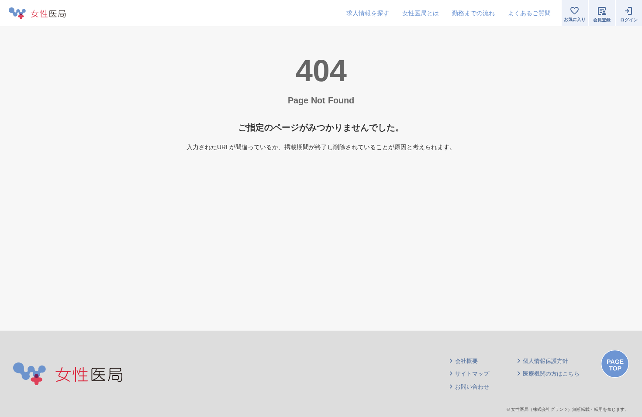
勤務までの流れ (473, 13)
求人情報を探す (367, 13)
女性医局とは (420, 13)
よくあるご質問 (529, 13)
